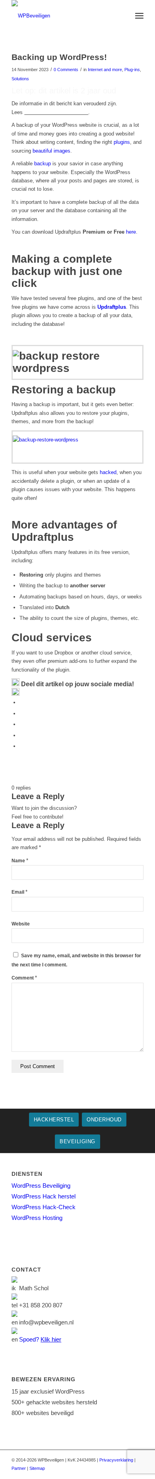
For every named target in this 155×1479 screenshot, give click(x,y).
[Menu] (139, 15)
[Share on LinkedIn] (21, 735)
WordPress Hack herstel (44, 1196)
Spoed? (40, 1339)
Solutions (20, 78)
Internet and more (105, 69)
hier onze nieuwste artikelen (56, 112)
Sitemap (37, 1468)
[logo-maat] (64, 16)
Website (21, 924)
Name (20, 860)
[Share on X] (21, 713)
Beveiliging (77, 1141)
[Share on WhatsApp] (21, 724)
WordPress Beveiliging (41, 1185)
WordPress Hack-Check (44, 1207)
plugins (122, 142)
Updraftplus (111, 307)
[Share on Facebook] (21, 702)
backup (42, 163)
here (131, 232)
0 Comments (66, 69)
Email (19, 892)
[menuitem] (139, 15)
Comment (24, 978)
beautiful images (51, 151)
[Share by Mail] (21, 746)
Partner (19, 1468)
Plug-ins (132, 69)
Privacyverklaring (116, 1460)
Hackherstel (54, 1120)
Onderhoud (104, 1120)
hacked (108, 472)
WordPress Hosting (37, 1217)
